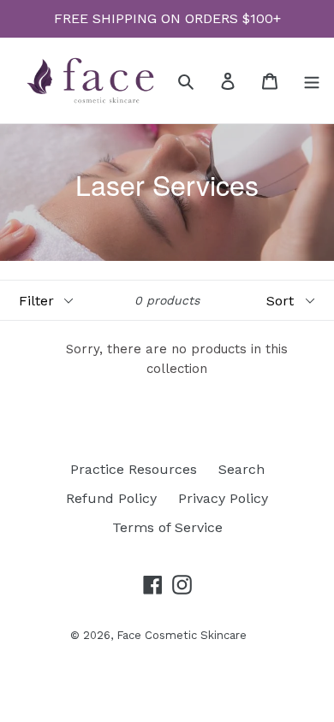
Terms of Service (167, 527)
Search (241, 469)
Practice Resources (133, 469)
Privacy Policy (223, 498)
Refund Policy (111, 498)
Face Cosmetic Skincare (181, 635)
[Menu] (312, 80)
